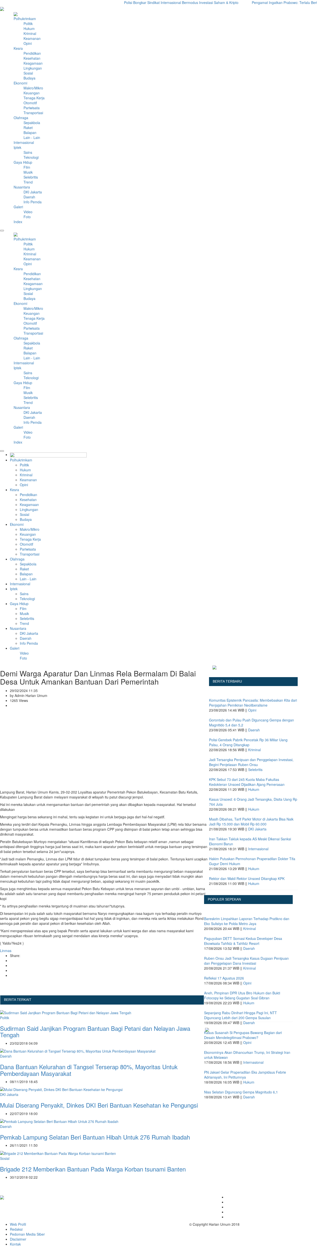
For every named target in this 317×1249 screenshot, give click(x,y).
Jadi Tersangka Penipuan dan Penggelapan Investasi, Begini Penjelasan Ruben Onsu (251, 762)
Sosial (28, 73)
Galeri (18, 206)
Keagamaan (33, 63)
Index (18, 221)
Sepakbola (32, 122)
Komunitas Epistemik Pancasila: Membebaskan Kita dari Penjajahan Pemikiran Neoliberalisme (253, 703)
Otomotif (30, 102)
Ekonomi (17, 524)
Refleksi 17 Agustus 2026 (224, 978)
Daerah (29, 196)
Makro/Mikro (33, 87)
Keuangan (32, 92)
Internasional (20, 583)
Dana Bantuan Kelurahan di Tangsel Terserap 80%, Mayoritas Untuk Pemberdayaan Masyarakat (89, 1069)
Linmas (5, 950)
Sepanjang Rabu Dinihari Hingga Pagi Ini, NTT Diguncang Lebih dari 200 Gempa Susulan (240, 1015)
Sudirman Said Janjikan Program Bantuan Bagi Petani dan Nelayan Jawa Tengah (95, 1031)
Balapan (30, 132)
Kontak (15, 1244)
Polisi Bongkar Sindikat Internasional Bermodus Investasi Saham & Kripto (167, 2)
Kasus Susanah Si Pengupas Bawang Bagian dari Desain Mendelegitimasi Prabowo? (243, 1035)
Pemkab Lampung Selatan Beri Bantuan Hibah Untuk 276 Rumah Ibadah (95, 1137)
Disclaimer (18, 1239)
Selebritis (31, 177)
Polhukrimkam (21, 459)
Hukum (29, 28)
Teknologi (31, 157)
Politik (28, 23)
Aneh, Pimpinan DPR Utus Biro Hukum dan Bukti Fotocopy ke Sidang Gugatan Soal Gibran (242, 995)
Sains (28, 152)
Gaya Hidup (19, 603)
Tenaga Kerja (34, 97)
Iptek (14, 588)
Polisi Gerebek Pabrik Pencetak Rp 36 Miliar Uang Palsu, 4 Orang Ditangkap (248, 742)
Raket (28, 127)
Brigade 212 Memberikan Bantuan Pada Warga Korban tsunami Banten (93, 1169)
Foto (27, 216)
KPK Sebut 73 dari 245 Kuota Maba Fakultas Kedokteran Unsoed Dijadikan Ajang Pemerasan (247, 782)
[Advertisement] (104, 752)
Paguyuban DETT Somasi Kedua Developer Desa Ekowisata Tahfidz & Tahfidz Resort (243, 941)
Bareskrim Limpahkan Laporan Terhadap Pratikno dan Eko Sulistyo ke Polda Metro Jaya (246, 921)
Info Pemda (33, 201)
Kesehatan (32, 58)
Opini (28, 43)
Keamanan (32, 38)
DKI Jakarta (33, 191)
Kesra (14, 489)
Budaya (29, 78)
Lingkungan (33, 68)
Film (27, 167)
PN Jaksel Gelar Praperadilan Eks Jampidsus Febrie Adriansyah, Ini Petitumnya (245, 1075)
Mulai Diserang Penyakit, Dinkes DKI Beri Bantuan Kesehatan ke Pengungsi (99, 1105)
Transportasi (33, 112)
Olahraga (17, 559)
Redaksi (16, 1229)
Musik (28, 172)
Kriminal (30, 33)
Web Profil (18, 1224)
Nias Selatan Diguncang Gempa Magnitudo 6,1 (241, 1092)
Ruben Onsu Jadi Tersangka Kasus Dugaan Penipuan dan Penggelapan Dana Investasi (246, 961)
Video (28, 211)
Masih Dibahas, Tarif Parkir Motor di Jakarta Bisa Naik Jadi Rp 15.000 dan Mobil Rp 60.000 (251, 821)
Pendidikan (32, 53)
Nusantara (18, 628)
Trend (28, 182)
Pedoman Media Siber (27, 1234)
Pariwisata (32, 107)
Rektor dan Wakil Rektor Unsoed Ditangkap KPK (247, 878)
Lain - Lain (32, 137)
